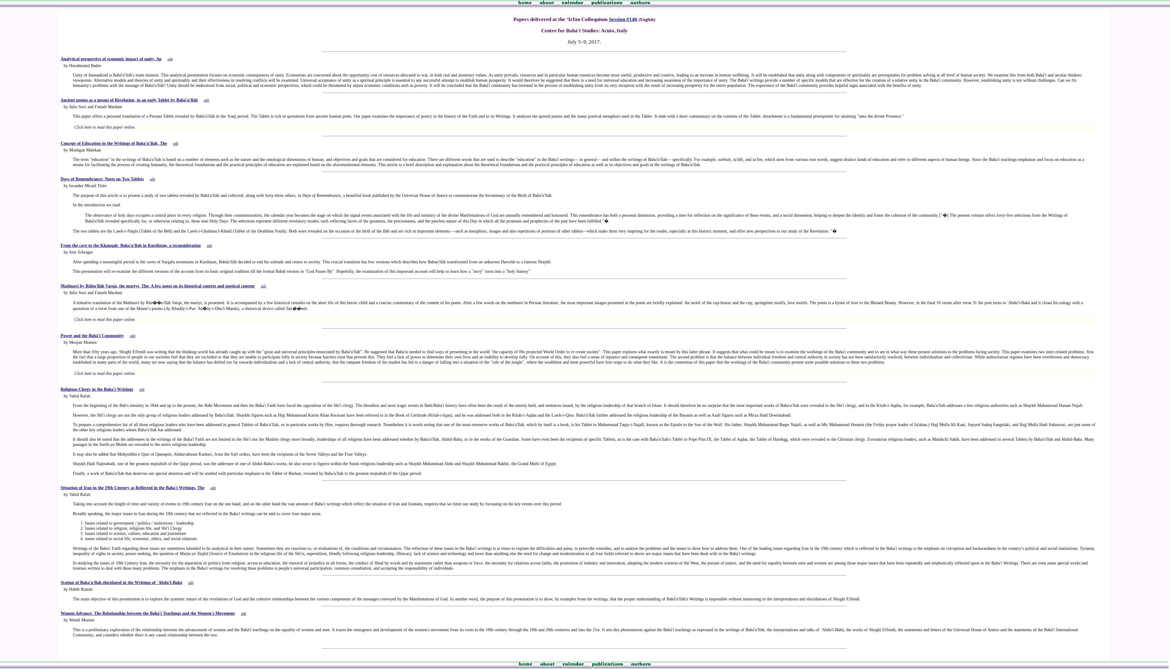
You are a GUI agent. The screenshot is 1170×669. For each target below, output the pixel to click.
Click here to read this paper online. (105, 127)
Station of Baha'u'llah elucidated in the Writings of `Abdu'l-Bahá (121, 582)
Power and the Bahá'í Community (92, 335)
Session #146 (623, 19)
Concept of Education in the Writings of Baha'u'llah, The (114, 143)
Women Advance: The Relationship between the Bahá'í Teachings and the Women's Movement (148, 613)
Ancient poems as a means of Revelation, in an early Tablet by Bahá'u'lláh (129, 100)
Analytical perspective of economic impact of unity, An (111, 58)
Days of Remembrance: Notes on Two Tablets (102, 178)
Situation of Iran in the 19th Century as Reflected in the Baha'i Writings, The (132, 487)
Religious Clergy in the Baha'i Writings (97, 389)
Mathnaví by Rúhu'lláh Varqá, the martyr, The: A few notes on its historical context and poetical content (158, 285)
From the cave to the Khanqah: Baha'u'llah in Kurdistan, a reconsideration (131, 245)
